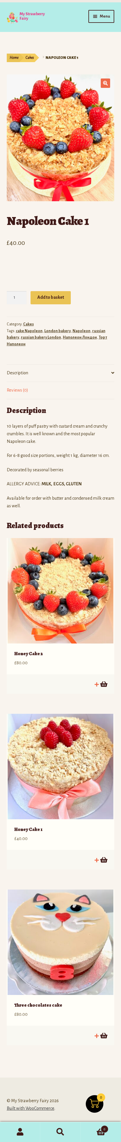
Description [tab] (17, 373)
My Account (20, 1132)
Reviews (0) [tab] (17, 390)
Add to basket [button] (103, 684)
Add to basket (50, 297)
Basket (93, 1127)
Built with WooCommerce (30, 1108)
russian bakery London (41, 337)
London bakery (57, 331)
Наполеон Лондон (80, 337)
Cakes (30, 58)
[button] (105, 83)
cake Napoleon (29, 331)
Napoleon (81, 331)
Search (60, 1132)
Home (14, 58)
